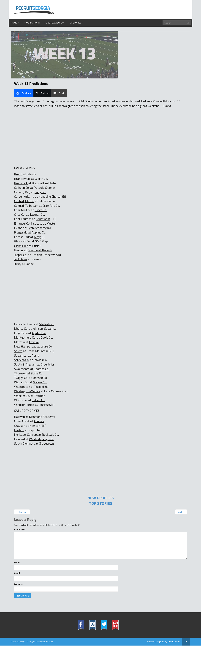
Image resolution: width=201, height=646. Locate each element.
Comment (19, 529)
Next (180, 512)
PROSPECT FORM (32, 22)
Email (17, 573)
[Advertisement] (100, 134)
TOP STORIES (100, 503)
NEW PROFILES (100, 498)
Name (17, 562)
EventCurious (174, 641)
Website (18, 584)
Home (14, 22)
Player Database (53, 22)
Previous (23, 512)
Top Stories (74, 22)
